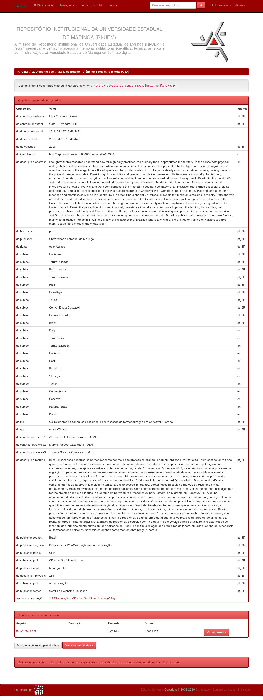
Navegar (66, 5)
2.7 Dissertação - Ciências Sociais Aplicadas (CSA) (93, 71)
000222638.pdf (26, 630)
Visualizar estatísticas (79, 645)
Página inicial (45, 5)
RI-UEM (22, 71)
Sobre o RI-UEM (91, 5)
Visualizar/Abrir (216, 632)
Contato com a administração (231, 689)
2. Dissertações (43, 71)
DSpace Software (152, 689)
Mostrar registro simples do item (38, 645)
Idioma (239, 5)
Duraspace (203, 689)
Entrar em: (222, 5)
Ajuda (113, 5)
